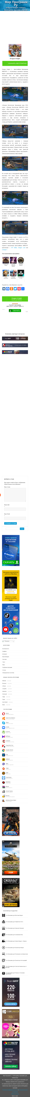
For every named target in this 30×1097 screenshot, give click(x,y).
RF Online (14, 247)
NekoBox (4, 691)
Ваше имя (6, 504)
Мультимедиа (5, 656)
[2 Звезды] (13, 303)
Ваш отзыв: (7, 487)
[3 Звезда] (15, 303)
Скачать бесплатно (17, 63)
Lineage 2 (4, 249)
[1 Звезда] (12, 303)
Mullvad (4, 680)
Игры (3, 664)
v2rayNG (4, 688)
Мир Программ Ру (16, 3)
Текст (3, 662)
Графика (4, 651)
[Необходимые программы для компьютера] (0, 495)
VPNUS (4, 686)
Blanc (3, 704)
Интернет (4, 654)
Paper (3, 699)
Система (4, 659)
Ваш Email (7, 514)
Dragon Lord (21, 247)
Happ (3, 696)
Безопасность (5, 648)
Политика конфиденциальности (10, 1089)
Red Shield (4, 702)
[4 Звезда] (16, 303)
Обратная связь (15, 1094)
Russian (7, 641)
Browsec (4, 683)
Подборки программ (7, 667)
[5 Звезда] (17, 303)
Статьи (4, 670)
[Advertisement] (15, 27)
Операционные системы (8, 672)
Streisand (4, 694)
